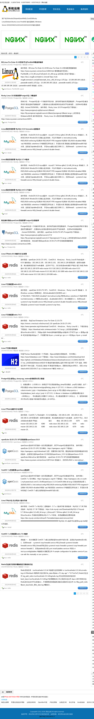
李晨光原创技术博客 (17, 702)
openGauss (7, 89)
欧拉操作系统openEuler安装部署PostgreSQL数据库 (20, 220)
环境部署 (43, 9)
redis (9, 278)
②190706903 (25, 2)
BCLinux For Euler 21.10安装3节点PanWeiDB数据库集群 (22, 62)
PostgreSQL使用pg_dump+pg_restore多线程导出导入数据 (22, 379)
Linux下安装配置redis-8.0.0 (11, 284)
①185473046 (15, 2)
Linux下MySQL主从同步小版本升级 (14, 500)
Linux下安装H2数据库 (9, 348)
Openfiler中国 (42, 702)
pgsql (22, 89)
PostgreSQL (18, 65)
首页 (10, 53)
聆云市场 (72, 702)
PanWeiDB (15, 89)
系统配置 (29, 9)
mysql (9, 153)
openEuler (7, 463)
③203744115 (35, 2)
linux (5, 153)
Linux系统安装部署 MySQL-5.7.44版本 (15, 159)
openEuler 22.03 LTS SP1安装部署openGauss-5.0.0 (20, 439)
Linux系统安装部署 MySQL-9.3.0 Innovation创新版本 (20, 129)
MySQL (16, 131)
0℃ (82, 62)
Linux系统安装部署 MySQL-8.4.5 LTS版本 (16, 190)
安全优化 (56, 9)
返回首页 (9, 692)
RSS (87, 53)
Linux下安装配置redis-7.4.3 (11, 315)
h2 (4, 372)
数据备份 (70, 9)
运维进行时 (63, 702)
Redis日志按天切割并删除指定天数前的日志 (17, 564)
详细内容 (26, 50)
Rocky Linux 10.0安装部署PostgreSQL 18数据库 (19, 96)
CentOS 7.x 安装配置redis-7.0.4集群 (14, 534)
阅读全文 (83, 88)
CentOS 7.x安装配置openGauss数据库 (15, 470)
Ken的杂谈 (81, 702)
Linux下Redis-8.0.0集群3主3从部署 (14, 254)
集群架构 (84, 9)
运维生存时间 (31, 702)
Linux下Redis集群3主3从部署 (12, 409)
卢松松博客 (53, 702)
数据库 (16, 351)
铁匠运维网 (5, 702)
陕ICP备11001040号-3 (47, 716)
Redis (16, 256)
